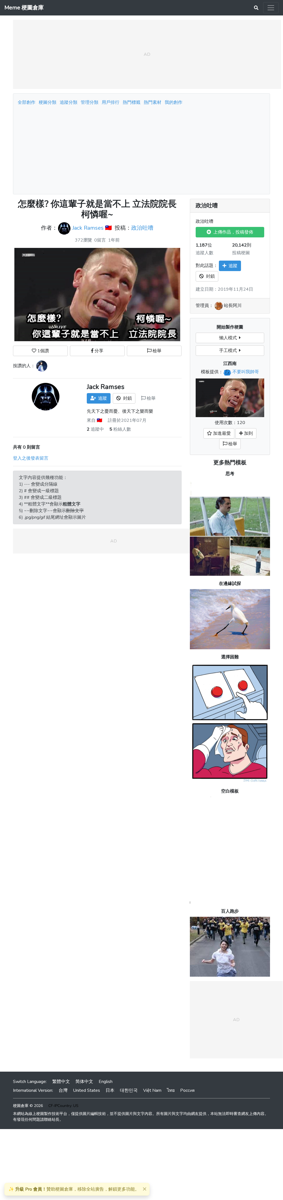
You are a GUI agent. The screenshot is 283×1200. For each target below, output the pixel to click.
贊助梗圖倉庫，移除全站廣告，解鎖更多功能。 (74, 1189)
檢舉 (156, 351)
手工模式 (229, 351)
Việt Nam (152, 1090)
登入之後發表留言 (30, 458)
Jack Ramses (88, 228)
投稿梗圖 (241, 253)
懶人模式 (229, 338)
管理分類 (89, 102)
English (105, 1082)
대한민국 (129, 1090)
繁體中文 (61, 1082)
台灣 (63, 1090)
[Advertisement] (141, 148)
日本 (110, 1090)
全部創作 (26, 102)
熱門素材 (152, 102)
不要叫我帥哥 (245, 372)
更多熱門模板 (230, 462)
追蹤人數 (204, 253)
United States (86, 1090)
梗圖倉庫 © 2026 (28, 1105)
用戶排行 (110, 102)
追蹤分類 (68, 102)
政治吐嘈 (142, 228)
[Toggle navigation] (271, 7)
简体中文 (84, 1082)
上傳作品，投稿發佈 (232, 232)
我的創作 (173, 102)
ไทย (171, 1090)
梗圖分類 (47, 102)
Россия (187, 1090)
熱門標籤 (131, 102)
